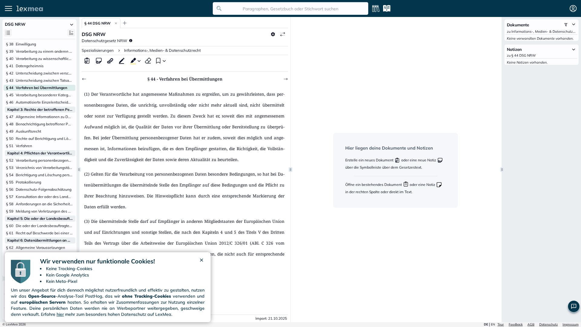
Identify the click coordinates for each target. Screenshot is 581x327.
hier (60, 314)
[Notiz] (98, 60)
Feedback (516, 324)
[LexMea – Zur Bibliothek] (112, 8)
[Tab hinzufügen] (124, 23)
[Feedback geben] (574, 306)
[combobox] (290, 8)
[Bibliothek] (376, 8)
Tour (500, 324)
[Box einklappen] (71, 24)
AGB (530, 324)
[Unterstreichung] (121, 60)
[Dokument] (87, 60)
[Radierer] (148, 60)
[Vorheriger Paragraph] (84, 79)
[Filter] (566, 25)
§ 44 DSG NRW (97, 23)
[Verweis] (110, 60)
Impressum (571, 324)
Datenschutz (548, 324)
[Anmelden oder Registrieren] (573, 8)
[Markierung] (132, 60)
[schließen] (202, 261)
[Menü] (8, 8)
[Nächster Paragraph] (285, 79)
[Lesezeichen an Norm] (157, 60)
